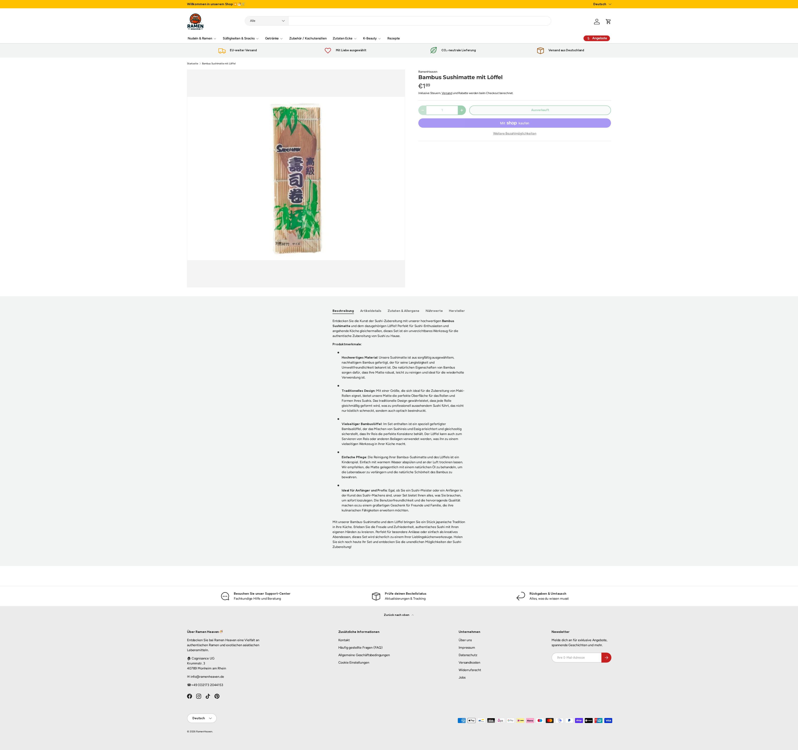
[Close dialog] (475, 332)
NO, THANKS (439, 407)
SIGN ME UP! (439, 395)
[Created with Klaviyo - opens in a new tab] (399, 420)
